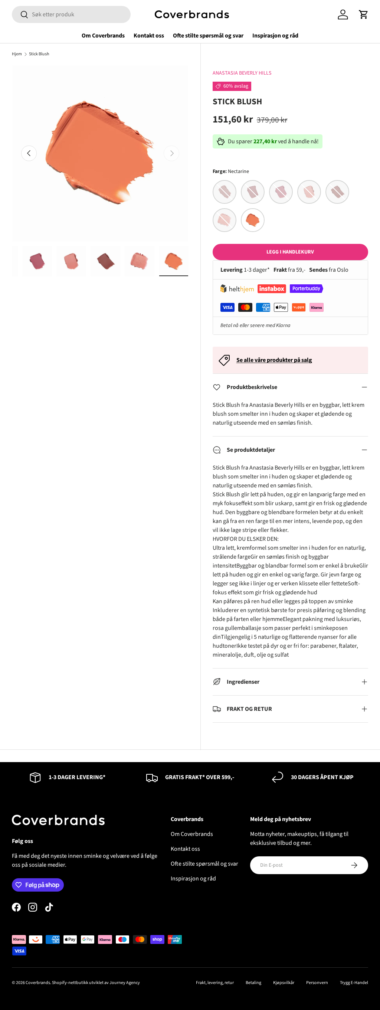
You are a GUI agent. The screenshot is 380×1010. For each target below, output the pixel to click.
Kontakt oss (149, 36)
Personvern (317, 983)
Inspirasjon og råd (275, 36)
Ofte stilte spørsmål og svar (208, 36)
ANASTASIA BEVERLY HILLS (242, 73)
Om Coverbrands (103, 36)
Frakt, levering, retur (215, 983)
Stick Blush (39, 54)
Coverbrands (38, 983)
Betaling (253, 983)
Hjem (17, 54)
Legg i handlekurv (290, 252)
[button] (364, 14)
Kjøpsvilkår (283, 983)
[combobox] (71, 14)
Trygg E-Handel (354, 983)
